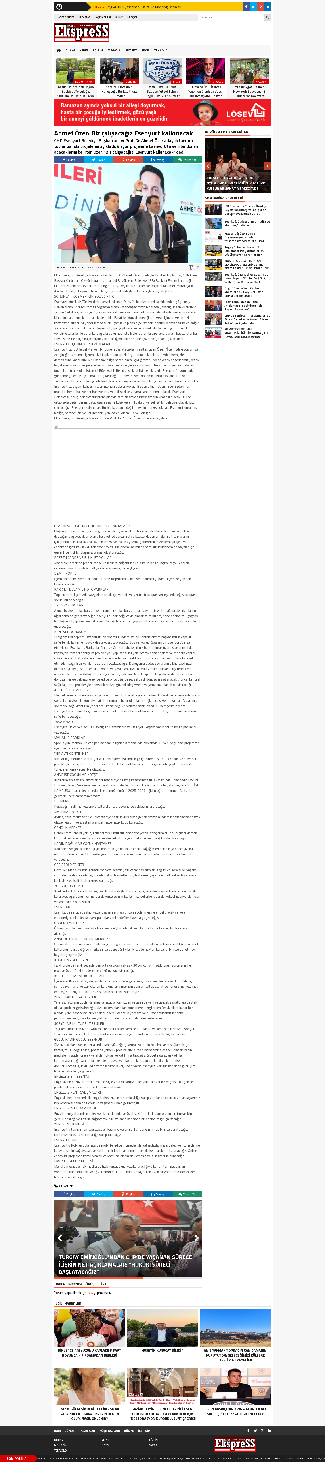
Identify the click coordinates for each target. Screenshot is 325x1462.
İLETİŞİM (132, 17)
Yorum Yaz (190, 159)
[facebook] (246, 6)
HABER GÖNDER (65, 17)
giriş (90, 1293)
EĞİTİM (98, 50)
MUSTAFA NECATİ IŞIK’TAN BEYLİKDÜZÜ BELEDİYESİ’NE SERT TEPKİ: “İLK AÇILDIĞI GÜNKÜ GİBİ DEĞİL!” (234, 1458)
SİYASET (131, 50)
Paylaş (70, 159)
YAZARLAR (84, 17)
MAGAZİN (114, 50)
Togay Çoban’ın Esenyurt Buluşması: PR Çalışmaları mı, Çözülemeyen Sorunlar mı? (122, 1458)
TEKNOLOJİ (162, 50)
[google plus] (260, 6)
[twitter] (253, 6)
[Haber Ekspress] (81, 32)
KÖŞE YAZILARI (103, 17)
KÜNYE (119, 17)
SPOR (145, 50)
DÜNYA (70, 50)
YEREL (84, 50)
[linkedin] (267, 6)
